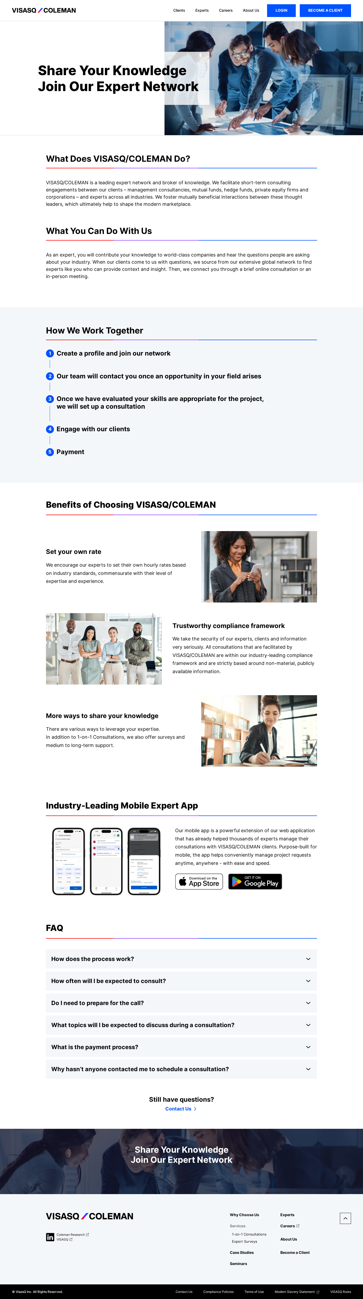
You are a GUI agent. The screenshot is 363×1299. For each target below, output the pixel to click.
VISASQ (62, 1239)
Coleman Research (71, 1235)
